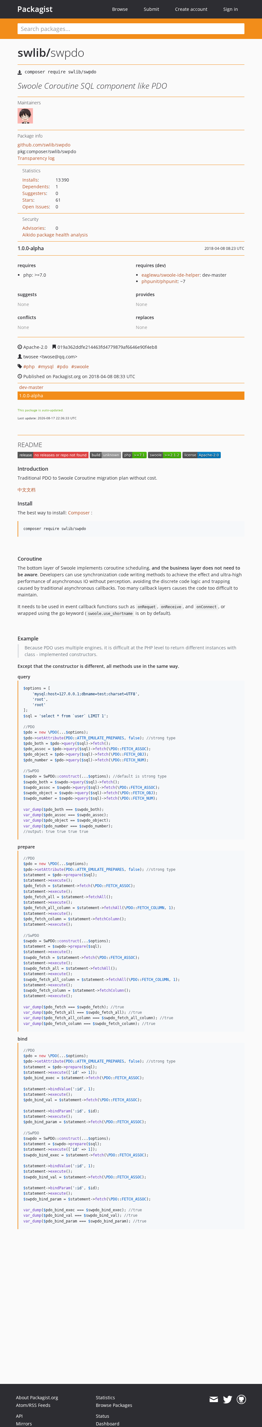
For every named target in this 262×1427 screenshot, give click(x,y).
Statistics (105, 1397)
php (30, 366)
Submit (151, 9)
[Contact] (213, 1399)
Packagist (35, 9)
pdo (64, 366)
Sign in (230, 9)
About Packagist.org (37, 1397)
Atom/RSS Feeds (33, 1405)
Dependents (35, 186)
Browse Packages (114, 1405)
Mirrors (24, 1424)
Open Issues (35, 207)
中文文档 (26, 490)
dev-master (31, 387)
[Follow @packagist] (227, 1399)
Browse (120, 9)
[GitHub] (241, 1399)
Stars (27, 200)
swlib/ (34, 52)
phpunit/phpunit (160, 281)
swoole (81, 366)
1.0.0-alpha (31, 395)
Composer (79, 513)
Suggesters (34, 193)
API (19, 1416)
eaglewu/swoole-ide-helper (171, 275)
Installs (30, 180)
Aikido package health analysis (55, 235)
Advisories (33, 228)
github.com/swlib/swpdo (44, 145)
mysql (47, 366)
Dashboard (107, 1424)
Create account (191, 9)
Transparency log (36, 158)
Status (102, 1416)
